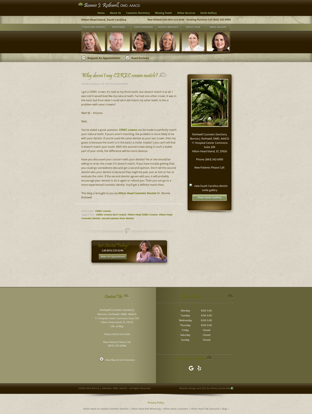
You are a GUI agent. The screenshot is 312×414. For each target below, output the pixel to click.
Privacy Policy (156, 402)
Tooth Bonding (143, 27)
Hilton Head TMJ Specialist (205, 408)
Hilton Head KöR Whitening (146, 408)
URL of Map (117, 326)
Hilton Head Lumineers (175, 408)
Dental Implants (168, 27)
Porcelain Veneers (93, 27)
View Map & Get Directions (120, 360)
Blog (224, 408)
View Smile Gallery (209, 197)
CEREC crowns (128, 130)
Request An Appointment (103, 58)
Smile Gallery (218, 27)
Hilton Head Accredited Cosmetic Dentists (106, 408)
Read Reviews (140, 58)
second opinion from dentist (118, 218)
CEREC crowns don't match (111, 214)
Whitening (118, 27)
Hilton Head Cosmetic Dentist (137, 193)
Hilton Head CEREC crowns (143, 214)
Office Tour (193, 27)
